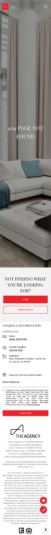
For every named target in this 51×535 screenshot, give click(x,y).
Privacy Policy (33, 405)
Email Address (11, 382)
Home (25, 299)
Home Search (25, 310)
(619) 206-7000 (15, 350)
